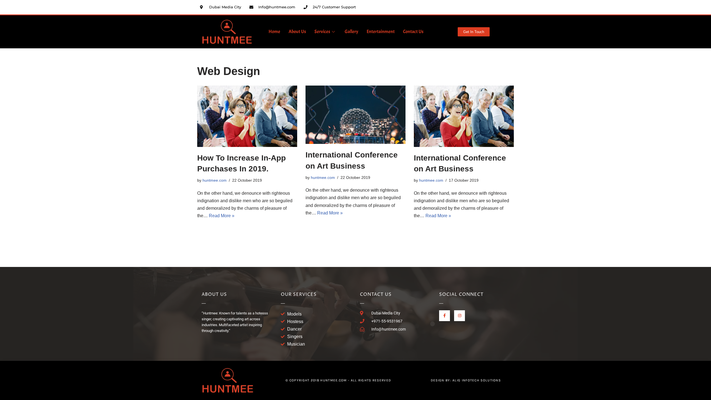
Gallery (351, 31)
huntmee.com (214, 180)
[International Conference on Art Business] (355, 115)
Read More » (221, 215)
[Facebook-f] (444, 315)
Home (274, 31)
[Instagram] (459, 315)
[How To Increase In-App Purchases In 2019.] (247, 116)
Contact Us (413, 31)
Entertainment (381, 31)
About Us (297, 31)
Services (322, 31)
